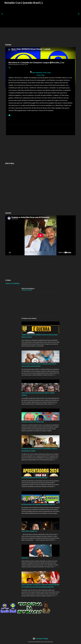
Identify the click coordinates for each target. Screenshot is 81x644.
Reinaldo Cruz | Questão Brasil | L (23, 2)
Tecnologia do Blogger (41, 638)
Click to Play (41, 75)
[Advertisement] (23, 16)
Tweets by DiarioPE (27, 290)
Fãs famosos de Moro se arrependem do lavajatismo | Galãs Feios (38, 504)
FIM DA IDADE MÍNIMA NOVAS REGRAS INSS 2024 (34, 477)
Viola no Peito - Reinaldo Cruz (29, 531)
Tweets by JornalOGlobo (12, 283)
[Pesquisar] (79, 14)
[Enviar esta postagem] (9, 115)
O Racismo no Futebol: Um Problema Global (33, 422)
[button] (9, 68)
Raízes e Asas (25, 558)
